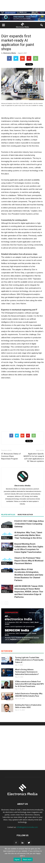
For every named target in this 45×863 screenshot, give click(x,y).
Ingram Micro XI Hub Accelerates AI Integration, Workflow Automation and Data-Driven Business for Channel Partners (29, 574)
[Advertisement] (22, 404)
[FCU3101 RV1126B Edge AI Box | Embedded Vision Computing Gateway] (7, 524)
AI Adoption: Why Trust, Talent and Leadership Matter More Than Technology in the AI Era (28, 535)
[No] (42, 854)
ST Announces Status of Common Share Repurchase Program (11, 456)
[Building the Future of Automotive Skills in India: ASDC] (7, 708)
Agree (17, 859)
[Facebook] (16, 842)
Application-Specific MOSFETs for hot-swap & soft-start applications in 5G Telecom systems (34, 457)
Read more (27, 859)
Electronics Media (9, 53)
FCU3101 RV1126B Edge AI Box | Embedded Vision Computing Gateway (29, 524)
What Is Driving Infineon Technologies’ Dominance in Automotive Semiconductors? (27, 672)
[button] (41, 25)
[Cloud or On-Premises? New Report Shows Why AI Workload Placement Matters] (7, 561)
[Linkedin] (22, 842)
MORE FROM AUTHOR (25, 514)
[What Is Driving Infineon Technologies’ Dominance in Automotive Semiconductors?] (7, 672)
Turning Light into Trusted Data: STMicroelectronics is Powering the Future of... (29, 660)
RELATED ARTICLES (8, 514)
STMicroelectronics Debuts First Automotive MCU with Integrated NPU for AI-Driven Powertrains (29, 684)
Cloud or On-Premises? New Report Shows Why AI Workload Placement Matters (28, 561)
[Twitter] (29, 842)
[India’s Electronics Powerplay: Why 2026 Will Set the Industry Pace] (7, 696)
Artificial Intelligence (5, 526)
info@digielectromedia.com (27, 827)
